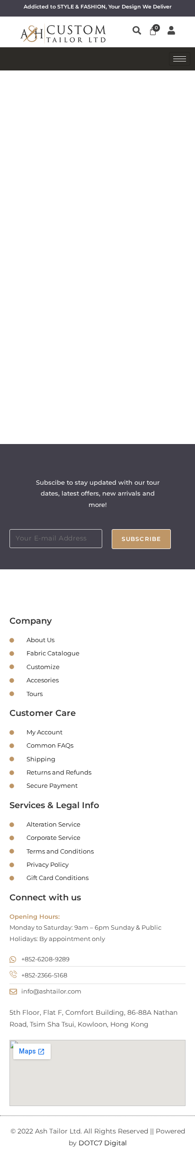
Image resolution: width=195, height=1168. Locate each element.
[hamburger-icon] (179, 59)
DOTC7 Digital (103, 1143)
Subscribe (141, 538)
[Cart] (152, 31)
